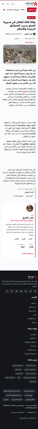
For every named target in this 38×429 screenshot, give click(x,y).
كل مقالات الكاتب (26, 253)
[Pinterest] (16, 291)
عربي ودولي (32, 307)
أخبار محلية (31, 17)
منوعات (33, 303)
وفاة (19, 377)
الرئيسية (33, 334)
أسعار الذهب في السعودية (28, 418)
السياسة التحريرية (30, 354)
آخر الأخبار (33, 338)
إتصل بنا (33, 346)
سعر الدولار (18, 369)
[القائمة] (3, 4)
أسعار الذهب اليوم (18, 365)
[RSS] (7, 291)
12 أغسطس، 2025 (30, 38)
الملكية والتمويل (30, 399)
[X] (30, 291)
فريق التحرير (28, 395)
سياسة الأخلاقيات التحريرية (13, 395)
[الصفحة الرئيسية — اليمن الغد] (31, 4)
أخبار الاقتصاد (31, 318)
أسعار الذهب (19, 373)
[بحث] (8, 4)
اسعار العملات (31, 350)
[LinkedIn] (21, 291)
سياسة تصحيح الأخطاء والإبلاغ (12, 391)
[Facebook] (35, 291)
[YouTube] (26, 291)
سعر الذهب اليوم (10, 377)
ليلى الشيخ (28, 34)
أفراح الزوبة (29, 196)
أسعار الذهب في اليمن (29, 377)
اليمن (25, 91)
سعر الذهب (33, 381)
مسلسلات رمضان (31, 373)
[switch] (13, 4)
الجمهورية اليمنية (18, 196)
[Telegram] (12, 291)
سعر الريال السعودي (30, 369)
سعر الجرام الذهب (31, 365)
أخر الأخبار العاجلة (30, 342)
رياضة (34, 322)
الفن (34, 315)
